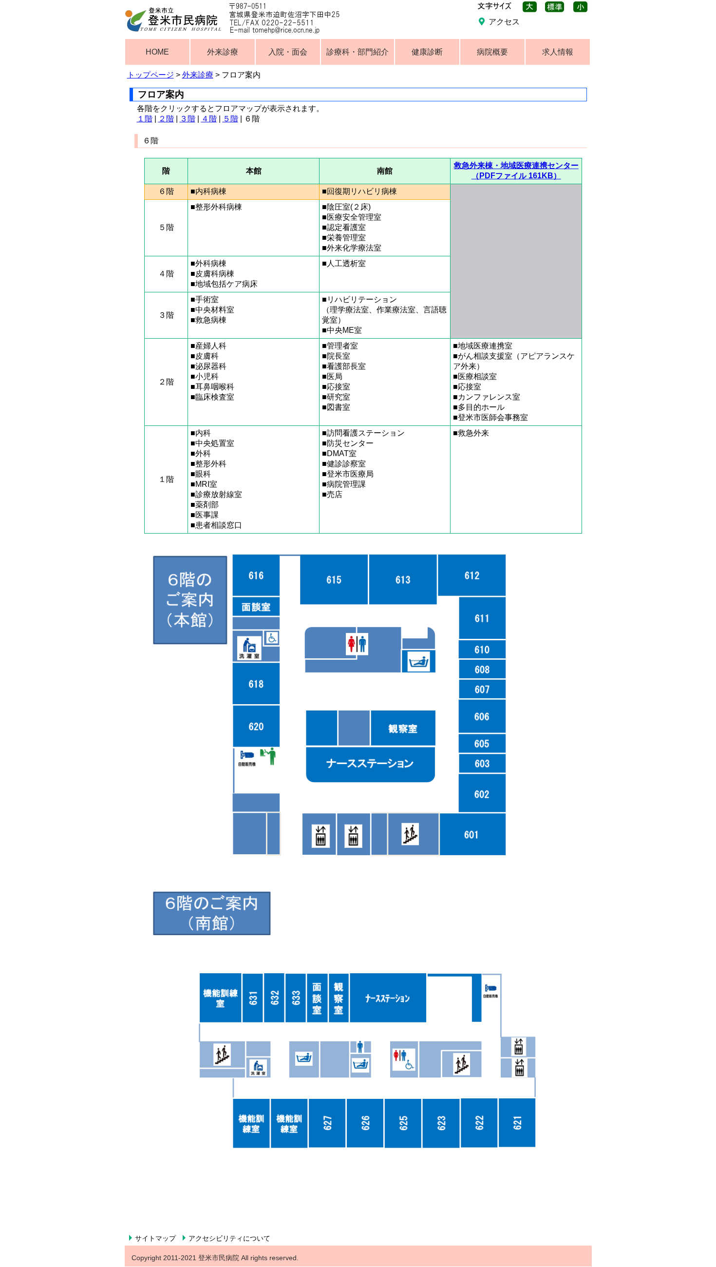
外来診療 (197, 75)
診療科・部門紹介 (357, 52)
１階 (144, 119)
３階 (187, 119)
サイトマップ (155, 1238)
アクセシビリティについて (229, 1238)
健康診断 (427, 52)
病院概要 (492, 52)
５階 (230, 119)
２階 (166, 119)
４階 (209, 119)
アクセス (504, 22)
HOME (157, 52)
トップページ (150, 75)
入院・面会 (287, 52)
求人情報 (557, 52)
